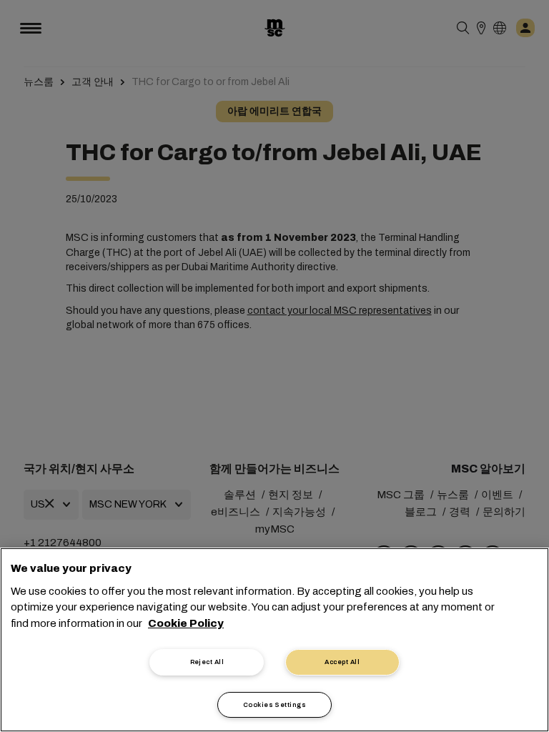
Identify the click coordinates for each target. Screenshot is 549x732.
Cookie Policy (186, 623)
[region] (274, 640)
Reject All (207, 662)
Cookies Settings (274, 704)
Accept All (342, 662)
